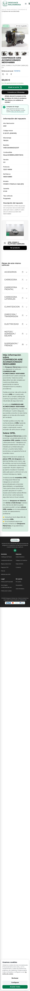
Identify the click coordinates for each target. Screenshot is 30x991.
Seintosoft (23, 600)
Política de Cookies (6, 590)
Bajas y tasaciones (6, 563)
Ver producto (15, 248)
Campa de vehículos (6, 560)
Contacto (18, 567)
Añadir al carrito (13, 87)
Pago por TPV (4, 567)
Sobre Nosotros (20, 556)
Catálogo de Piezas (6, 556)
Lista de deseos (20, 588)
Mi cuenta (18, 581)
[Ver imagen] (4, 53)
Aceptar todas (15, 987)
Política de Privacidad (7, 581)
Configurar (15, 982)
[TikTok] (15, 550)
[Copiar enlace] (3, 74)
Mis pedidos (19, 585)
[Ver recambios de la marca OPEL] (5, 243)
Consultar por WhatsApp (15, 92)
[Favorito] (7, 74)
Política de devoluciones (17, 111)
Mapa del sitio (19, 563)
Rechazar (15, 978)
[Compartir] (11, 74)
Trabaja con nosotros (21, 560)
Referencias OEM (5, 574)
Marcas (3, 570)
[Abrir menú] (25, 3)
